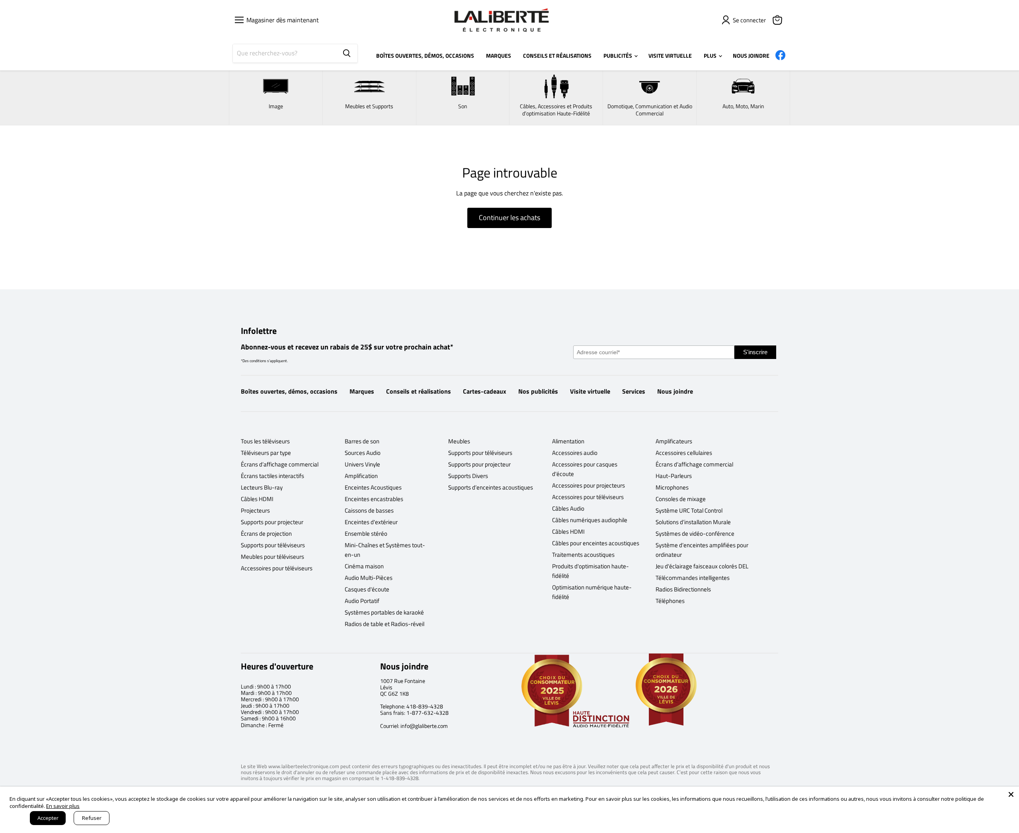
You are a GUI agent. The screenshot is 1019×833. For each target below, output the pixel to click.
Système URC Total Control (689, 510)
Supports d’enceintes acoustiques (490, 487)
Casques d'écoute (367, 589)
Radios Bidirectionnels (683, 589)
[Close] (1011, 794)
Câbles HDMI (257, 498)
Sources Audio (363, 452)
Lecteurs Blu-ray (262, 487)
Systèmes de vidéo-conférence (695, 533)
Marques (361, 391)
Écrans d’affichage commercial (279, 464)
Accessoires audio (574, 452)
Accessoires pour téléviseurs (276, 568)
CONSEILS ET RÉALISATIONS (557, 55)
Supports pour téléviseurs (273, 545)
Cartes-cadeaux (484, 391)
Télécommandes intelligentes (693, 577)
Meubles (459, 441)
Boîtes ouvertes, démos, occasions (289, 391)
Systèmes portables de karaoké (384, 612)
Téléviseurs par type (266, 452)
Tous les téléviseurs (265, 441)
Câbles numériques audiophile (589, 520)
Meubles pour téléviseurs (272, 556)
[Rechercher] (346, 53)
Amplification (361, 475)
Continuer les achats (509, 217)
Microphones (672, 487)
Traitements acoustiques (583, 554)
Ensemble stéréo (366, 533)
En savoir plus (63, 806)
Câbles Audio (568, 508)
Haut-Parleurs (674, 475)
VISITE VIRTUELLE (670, 55)
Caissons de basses (369, 510)
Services (633, 391)
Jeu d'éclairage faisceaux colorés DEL (702, 566)
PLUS (711, 55)
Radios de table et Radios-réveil (384, 623)
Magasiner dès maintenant (281, 19)
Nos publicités (538, 391)
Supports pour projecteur (272, 522)
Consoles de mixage (681, 498)
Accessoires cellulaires (684, 452)
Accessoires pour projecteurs (588, 485)
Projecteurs (255, 510)
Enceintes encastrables (374, 498)
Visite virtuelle (590, 391)
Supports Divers (468, 475)
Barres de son (362, 441)
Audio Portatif (362, 600)
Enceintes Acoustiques (373, 487)
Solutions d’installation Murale (693, 522)
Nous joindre (675, 391)
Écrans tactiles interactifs (272, 475)
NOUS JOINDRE (751, 55)
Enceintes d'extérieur (371, 522)
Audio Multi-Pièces (368, 577)
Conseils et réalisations (418, 391)
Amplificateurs (674, 441)
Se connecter (749, 20)
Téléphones (670, 600)
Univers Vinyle (362, 464)
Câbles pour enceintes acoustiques (595, 543)
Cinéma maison (364, 566)
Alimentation (568, 441)
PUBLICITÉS (618, 55)
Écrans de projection (266, 533)
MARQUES (498, 55)
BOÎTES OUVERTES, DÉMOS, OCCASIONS (425, 55)
